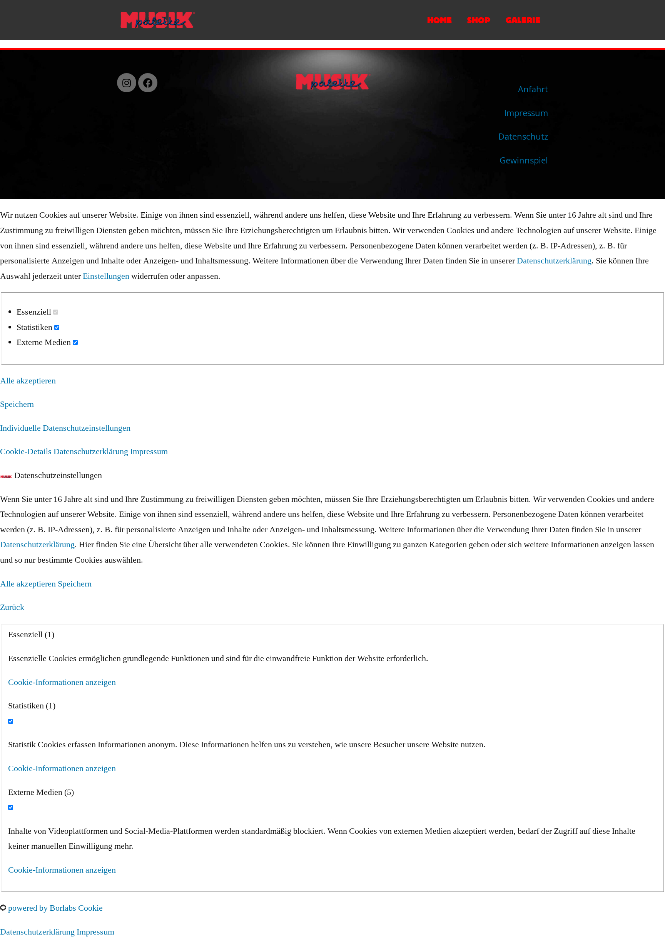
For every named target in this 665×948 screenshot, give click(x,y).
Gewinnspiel (524, 160)
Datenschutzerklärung (554, 260)
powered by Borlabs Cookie (54, 908)
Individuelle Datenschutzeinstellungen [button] (65, 428)
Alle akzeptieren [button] (28, 380)
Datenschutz (523, 136)
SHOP (478, 20)
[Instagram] (126, 82)
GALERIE (523, 20)
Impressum (526, 112)
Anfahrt (533, 89)
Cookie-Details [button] (26, 451)
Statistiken (35, 327)
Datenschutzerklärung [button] (91, 451)
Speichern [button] (17, 404)
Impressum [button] (149, 451)
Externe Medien (45, 342)
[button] (62, 682)
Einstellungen (106, 276)
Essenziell (35, 312)
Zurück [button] (12, 607)
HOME (439, 20)
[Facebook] (147, 82)
